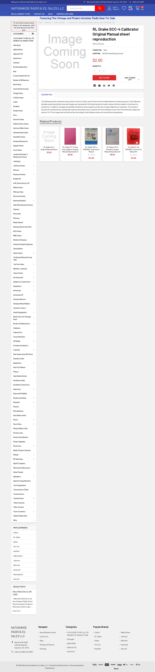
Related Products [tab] (51, 121)
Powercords (18, 433)
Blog (50, 14)
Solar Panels (18, 472)
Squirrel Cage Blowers (22, 481)
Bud (14, 71)
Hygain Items (18, 146)
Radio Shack (18, 222)
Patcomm (17, 214)
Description (46, 95)
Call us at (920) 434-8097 (24, 652)
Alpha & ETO (18, 54)
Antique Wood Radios (21, 304)
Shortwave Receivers (21, 468)
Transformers (18, 494)
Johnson (16, 560)
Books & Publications (21, 324)
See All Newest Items (20, 14)
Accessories (18, 277)
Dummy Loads (18, 358)
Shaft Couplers (19, 463)
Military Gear (18, 192)
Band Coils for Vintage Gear (22, 318)
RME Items (17, 236)
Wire (15, 520)
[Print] (104, 86)
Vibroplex (17, 45)
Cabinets (16, 328)
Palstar (16, 209)
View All (16, 579)
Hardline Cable (19, 380)
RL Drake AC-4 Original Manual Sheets (49, 148)
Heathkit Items (19, 137)
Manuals (16, 402)
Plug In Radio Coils (20, 428)
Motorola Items (19, 196)
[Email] (99, 86)
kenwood (16, 570)
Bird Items (17, 84)
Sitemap (43, 649)
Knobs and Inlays (19, 398)
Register (116, 9)
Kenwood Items (19, 174)
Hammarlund (18, 574)
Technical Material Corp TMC (22, 258)
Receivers (17, 446)
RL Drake (16, 537)
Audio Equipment (20, 312)
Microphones (18, 411)
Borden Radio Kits (20, 67)
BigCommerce (63, 665)
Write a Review (98, 44)
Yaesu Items (18, 273)
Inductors (17, 389)
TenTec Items (18, 264)
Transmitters (18, 498)
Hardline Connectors (21, 385)
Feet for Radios (19, 367)
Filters (15, 372)
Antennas (17, 290)
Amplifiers (17, 286)
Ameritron (17, 58)
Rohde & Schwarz (20, 240)
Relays (15, 455)
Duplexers (17, 363)
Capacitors (17, 332)
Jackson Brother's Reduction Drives (20, 155)
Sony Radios (18, 249)
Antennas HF (18, 295)
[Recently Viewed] (132, 8)
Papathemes (50, 668)
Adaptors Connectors (22, 282)
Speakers (17, 476)
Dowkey (16, 106)
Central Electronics (21, 89)
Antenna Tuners (19, 308)
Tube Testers (18, 507)
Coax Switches (19, 337)
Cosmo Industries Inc (21, 76)
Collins (15, 532)
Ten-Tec (16, 546)
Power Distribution (20, 437)
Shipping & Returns (65, 14)
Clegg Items (18, 93)
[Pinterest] (114, 86)
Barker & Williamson (21, 80)
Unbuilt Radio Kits (20, 516)
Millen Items (18, 187)
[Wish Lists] (125, 8)
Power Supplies (19, 442)
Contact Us (39, 14)
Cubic (15, 102)
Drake (15, 542)
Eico (15, 115)
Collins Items (18, 98)
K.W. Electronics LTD (21, 183)
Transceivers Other (21, 490)
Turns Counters (19, 511)
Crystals (16, 350)
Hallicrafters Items (20, 124)
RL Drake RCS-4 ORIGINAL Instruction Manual (91, 149)
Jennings (16, 161)
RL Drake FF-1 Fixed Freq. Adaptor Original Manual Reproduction (70, 149)
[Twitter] (109, 86)
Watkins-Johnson (20, 269)
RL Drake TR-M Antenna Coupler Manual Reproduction (112, 149)
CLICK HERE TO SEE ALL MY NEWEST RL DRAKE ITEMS (23, 39)
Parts (15, 420)
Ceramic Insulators (20, 345)
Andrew (16, 63)
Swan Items (17, 253)
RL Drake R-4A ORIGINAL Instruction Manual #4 (133, 149)
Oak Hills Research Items (23, 205)
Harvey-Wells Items (21, 128)
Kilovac (16, 170)
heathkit (16, 551)
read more (17, 611)
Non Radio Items (19, 415)
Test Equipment (19, 485)
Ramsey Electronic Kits (22, 227)
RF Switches (18, 459)
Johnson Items (19, 166)
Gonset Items (18, 119)
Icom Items (17, 150)
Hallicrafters (18, 556)
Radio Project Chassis (22, 450)
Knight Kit (17, 179)
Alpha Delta (18, 49)
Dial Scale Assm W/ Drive (23, 354)
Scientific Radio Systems (23, 244)
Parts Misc (17, 424)
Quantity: (97, 66)
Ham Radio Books (20, 376)
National (16, 565)
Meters (16, 407)
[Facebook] (95, 86)
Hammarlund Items (20, 132)
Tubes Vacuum (18, 503)
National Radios (19, 201)
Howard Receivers (20, 141)
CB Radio (16, 341)
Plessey (16, 218)
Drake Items (18, 111)
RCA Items (17, 231)
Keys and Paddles (20, 393)
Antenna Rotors (19, 299)
